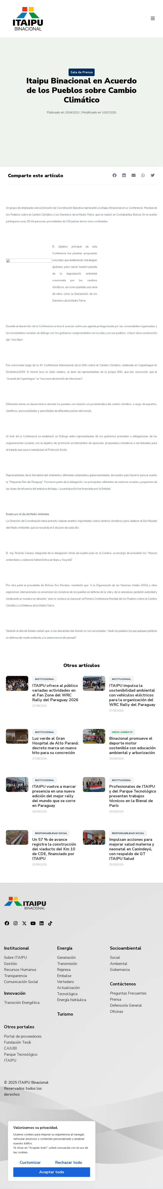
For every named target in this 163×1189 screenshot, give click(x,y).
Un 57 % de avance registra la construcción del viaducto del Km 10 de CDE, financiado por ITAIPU (54, 849)
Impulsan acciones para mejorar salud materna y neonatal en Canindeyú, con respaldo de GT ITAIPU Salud (131, 849)
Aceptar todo (51, 1172)
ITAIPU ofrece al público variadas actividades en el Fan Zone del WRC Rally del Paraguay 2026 (55, 692)
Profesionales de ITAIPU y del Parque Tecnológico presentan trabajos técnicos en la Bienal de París (132, 796)
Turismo (65, 1014)
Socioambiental (125, 948)
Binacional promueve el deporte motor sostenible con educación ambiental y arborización (132, 745)
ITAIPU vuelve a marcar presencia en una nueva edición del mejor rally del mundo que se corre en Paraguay (54, 796)
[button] (152, 19)
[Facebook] (7, 923)
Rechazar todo (68, 1162)
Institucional (44, 679)
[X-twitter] (24, 923)
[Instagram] (15, 923)
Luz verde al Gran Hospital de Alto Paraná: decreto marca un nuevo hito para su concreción (55, 745)
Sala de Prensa (82, 72)
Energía (64, 948)
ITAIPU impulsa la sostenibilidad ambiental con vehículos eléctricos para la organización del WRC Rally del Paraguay (132, 695)
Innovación (14, 993)
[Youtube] (33, 923)
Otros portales (19, 1027)
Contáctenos (123, 984)
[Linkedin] (41, 923)
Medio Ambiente (122, 732)
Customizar (30, 1162)
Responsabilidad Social (51, 833)
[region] (51, 1151)
